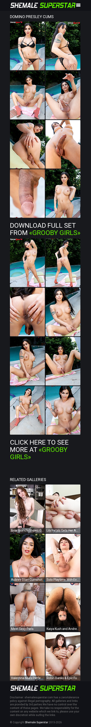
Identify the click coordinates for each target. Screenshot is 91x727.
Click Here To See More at (39, 449)
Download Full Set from (45, 229)
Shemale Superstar (36, 722)
